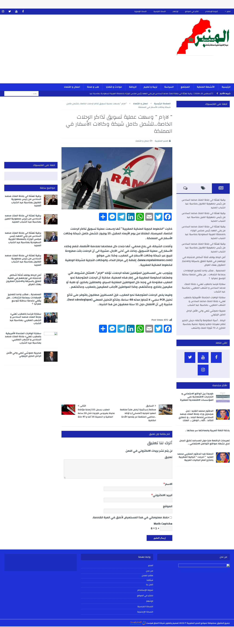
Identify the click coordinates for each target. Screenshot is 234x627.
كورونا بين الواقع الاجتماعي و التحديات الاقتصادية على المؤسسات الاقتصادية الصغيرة (196, 396)
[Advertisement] (78, 51)
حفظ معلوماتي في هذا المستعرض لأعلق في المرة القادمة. (130, 517)
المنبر (229, 11)
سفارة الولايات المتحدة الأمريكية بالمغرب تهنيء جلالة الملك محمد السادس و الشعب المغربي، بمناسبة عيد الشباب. (204, 301)
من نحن (149, 571)
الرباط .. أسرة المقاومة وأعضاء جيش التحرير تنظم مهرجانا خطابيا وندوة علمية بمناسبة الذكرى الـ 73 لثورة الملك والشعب (203, 324)
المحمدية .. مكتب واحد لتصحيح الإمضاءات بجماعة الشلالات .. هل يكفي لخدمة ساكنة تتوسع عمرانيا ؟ (203, 274)
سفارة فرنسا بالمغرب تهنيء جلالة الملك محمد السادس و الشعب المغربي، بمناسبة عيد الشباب (203, 288)
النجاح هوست (152, 623)
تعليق (168, 457)
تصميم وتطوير (172, 623)
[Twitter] (10, 12)
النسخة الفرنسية (159, 11)
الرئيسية (226, 87)
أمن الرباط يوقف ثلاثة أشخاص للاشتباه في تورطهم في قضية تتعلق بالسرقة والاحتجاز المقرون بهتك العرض (203, 261)
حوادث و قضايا (114, 87)
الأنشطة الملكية (206, 87)
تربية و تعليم (150, 87)
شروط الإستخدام (211, 11)
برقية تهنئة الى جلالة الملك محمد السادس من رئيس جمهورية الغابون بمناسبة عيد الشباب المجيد (203, 204)
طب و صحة (93, 87)
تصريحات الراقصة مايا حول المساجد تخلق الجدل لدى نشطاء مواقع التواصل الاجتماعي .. (204, 442)
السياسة (169, 87)
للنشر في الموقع (192, 11)
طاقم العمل (147, 576)
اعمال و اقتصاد (72, 87)
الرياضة (133, 87)
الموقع (167, 506)
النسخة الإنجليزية (140, 11)
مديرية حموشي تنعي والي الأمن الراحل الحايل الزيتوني (205, 313)
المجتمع (185, 87)
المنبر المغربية (161, 141)
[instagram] (3, 12)
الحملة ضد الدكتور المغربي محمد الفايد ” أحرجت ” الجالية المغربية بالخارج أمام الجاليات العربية (195, 457)
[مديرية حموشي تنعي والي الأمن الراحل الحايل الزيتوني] (51, 356)
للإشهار (175, 11)
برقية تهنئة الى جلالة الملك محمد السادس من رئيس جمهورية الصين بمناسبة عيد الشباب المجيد (203, 217)
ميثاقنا (150, 580)
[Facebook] (23, 12)
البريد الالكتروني (162, 495)
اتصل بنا (149, 585)
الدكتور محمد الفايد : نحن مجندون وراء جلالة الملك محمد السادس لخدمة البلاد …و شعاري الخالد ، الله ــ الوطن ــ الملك (195, 416)
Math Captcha (163, 523)
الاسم (168, 484)
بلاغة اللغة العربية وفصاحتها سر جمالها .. (207, 430)
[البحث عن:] (21, 93)
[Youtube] (16, 12)
